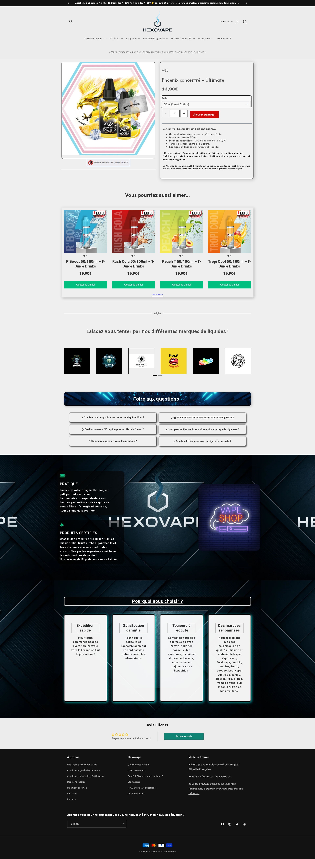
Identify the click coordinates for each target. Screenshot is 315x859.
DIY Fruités (167, 52)
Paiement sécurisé (77, 787)
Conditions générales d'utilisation (85, 776)
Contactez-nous (136, 793)
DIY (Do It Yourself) (129, 52)
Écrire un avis (184, 736)
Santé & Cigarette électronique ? (145, 776)
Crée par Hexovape (167, 851)
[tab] (155, 375)
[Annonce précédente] (68, 3)
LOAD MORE (157, 294)
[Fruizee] (141, 361)
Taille (165, 98)
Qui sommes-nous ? (138, 764)
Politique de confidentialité (82, 764)
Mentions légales (76, 781)
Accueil (113, 52)
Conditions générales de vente (83, 770)
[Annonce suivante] (246, 3)
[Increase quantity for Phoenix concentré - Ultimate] (184, 113)
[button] (70, 21)
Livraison (72, 793)
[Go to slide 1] (84, 256)
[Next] (241, 362)
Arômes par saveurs (150, 52)
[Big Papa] (206, 361)
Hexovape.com (152, 851)
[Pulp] (109, 361)
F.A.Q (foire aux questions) (142, 787)
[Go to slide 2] (86, 255)
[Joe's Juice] (174, 361)
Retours (71, 799)
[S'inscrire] (122, 824)
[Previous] (74, 362)
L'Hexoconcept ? (136, 770)
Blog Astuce (134, 781)
